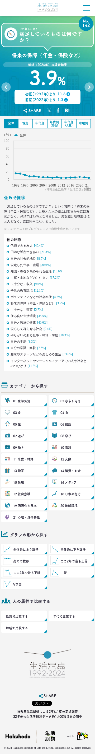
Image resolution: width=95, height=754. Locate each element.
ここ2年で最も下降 (26, 572)
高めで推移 (21, 561)
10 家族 (65, 447)
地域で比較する (17, 628)
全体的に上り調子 (26, 549)
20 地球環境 (69, 505)
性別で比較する (17, 616)
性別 (25, 123)
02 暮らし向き (70, 401)
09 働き (18, 447)
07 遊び (18, 435)
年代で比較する (64, 616)
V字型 (17, 584)
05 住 (17, 424)
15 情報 (18, 482)
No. (6, 88)
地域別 (83, 123)
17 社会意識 (21, 494)
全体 (11, 123)
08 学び (65, 435)
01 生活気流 (21, 401)
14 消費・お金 (70, 470)
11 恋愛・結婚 (23, 459)
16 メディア (68, 482)
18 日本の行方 (70, 494)
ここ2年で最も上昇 (74, 561)
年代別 (40, 123)
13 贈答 (18, 470)
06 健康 (65, 424)
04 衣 (64, 412)
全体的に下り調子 (73, 549)
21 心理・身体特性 (26, 517)
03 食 (17, 412)
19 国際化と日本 (25, 505)
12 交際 (65, 459)
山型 (63, 572)
